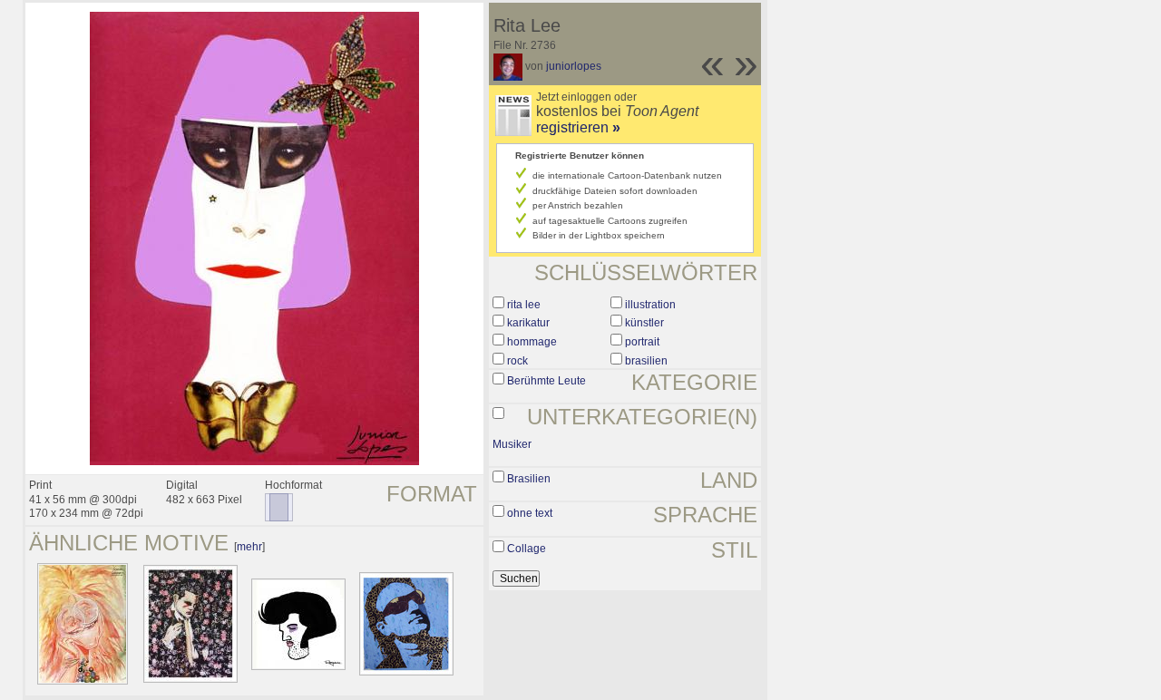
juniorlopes (573, 66)
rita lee (524, 304)
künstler (644, 322)
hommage (532, 341)
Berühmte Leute (546, 380)
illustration (650, 304)
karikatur (528, 322)
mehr (249, 546)
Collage (526, 548)
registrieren (578, 127)
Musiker (512, 444)
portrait (642, 341)
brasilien (646, 361)
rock (517, 361)
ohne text (529, 513)
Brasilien (529, 478)
